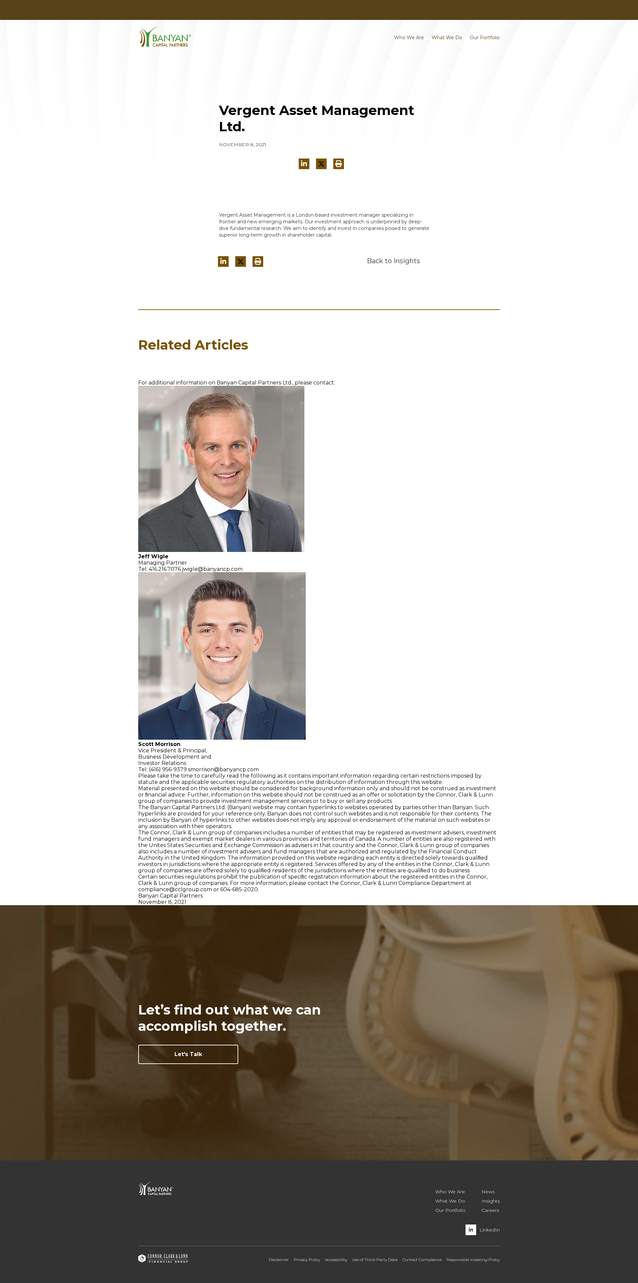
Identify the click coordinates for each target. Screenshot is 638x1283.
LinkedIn (489, 1230)
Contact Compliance (422, 1259)
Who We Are (409, 38)
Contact (456, 10)
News (198, 10)
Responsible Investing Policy (473, 1259)
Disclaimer (279, 1259)
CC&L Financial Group (163, 10)
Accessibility (336, 1259)
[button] (338, 164)
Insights (218, 10)
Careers (477, 10)
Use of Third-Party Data (374, 1259)
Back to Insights (393, 261)
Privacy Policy (307, 1259)
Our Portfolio (485, 38)
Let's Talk (188, 1054)
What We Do (447, 38)
